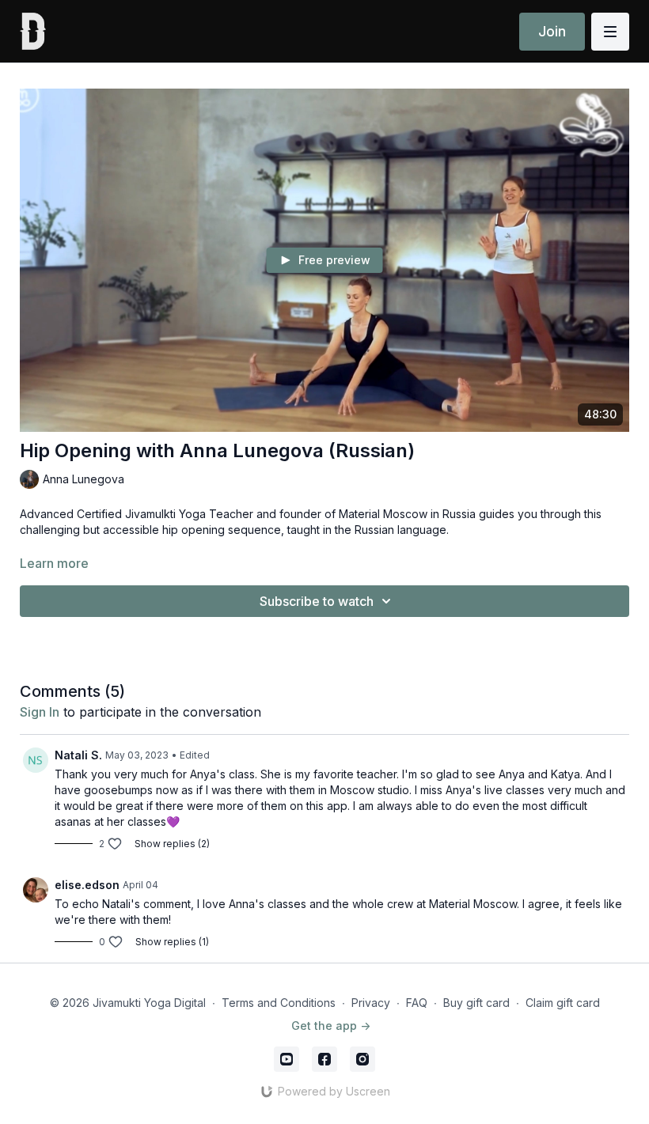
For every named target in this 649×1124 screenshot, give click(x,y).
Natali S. (78, 755)
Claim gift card (563, 1002)
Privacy (370, 1002)
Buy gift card (476, 1002)
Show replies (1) (172, 942)
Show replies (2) (172, 844)
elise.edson (87, 884)
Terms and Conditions (279, 1002)
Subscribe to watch (317, 601)
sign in (39, 712)
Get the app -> (330, 1025)
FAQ (416, 1002)
